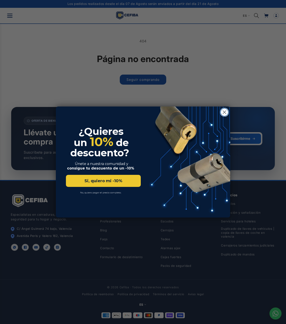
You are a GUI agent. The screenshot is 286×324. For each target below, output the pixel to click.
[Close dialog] (224, 112)
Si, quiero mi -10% (103, 180)
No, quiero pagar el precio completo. (101, 192)
